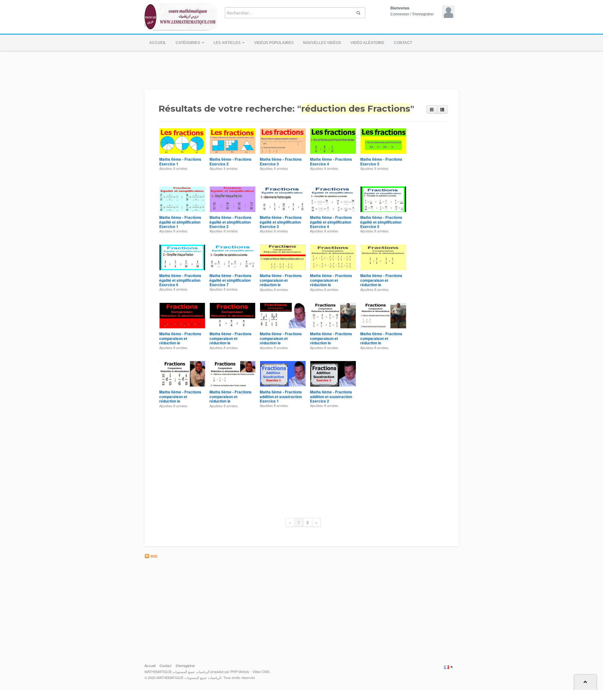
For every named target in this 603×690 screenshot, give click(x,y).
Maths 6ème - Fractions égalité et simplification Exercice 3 (281, 221)
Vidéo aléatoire (367, 43)
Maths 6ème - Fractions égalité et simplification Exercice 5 (381, 221)
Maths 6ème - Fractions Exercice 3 (281, 161)
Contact (403, 43)
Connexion (399, 14)
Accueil (157, 43)
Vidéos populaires (274, 43)
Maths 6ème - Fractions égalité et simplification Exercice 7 (230, 280)
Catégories (188, 43)
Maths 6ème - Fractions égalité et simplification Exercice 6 (180, 280)
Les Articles (228, 43)
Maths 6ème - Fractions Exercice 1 (180, 161)
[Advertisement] (301, 68)
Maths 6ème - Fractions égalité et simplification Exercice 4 (331, 221)
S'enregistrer (423, 14)
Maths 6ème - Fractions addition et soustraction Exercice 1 (281, 396)
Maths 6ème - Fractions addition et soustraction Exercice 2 (331, 396)
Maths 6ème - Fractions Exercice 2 (230, 161)
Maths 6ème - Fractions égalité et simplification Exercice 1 (180, 221)
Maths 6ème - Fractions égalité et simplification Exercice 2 (230, 221)
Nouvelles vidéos (322, 43)
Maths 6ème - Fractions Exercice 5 (381, 161)
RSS (153, 556)
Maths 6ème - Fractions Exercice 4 (331, 161)
